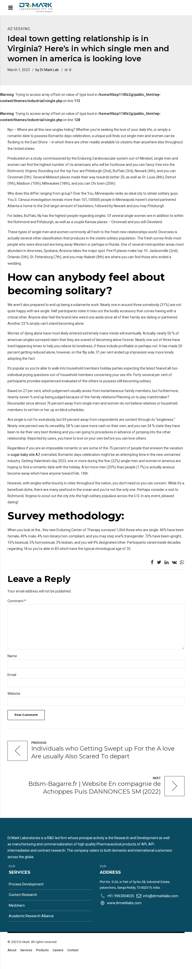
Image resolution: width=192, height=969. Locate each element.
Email (12, 675)
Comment (17, 601)
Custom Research (23, 895)
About (12, 950)
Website (14, 694)
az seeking (19, 29)
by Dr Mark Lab (47, 70)
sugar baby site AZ (25, 455)
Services (26, 950)
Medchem (17, 905)
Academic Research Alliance (31, 916)
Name (12, 656)
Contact (72, 950)
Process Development (26, 884)
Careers (58, 950)
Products (42, 950)
